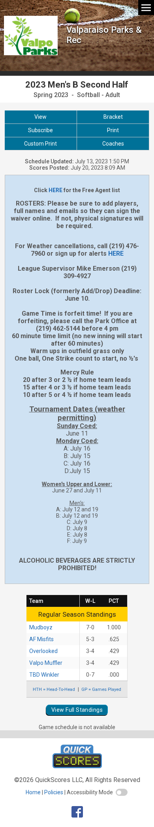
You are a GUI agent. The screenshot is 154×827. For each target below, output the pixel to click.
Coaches (113, 143)
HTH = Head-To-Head (54, 689)
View (40, 117)
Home (33, 792)
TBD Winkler (44, 675)
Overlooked (43, 651)
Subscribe (40, 130)
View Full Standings (77, 710)
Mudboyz (41, 627)
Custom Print (40, 143)
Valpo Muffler (45, 663)
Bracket (113, 117)
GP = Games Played (101, 689)
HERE (55, 190)
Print (113, 130)
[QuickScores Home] (77, 766)
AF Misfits (41, 639)
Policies (53, 792)
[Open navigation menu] (146, 7)
